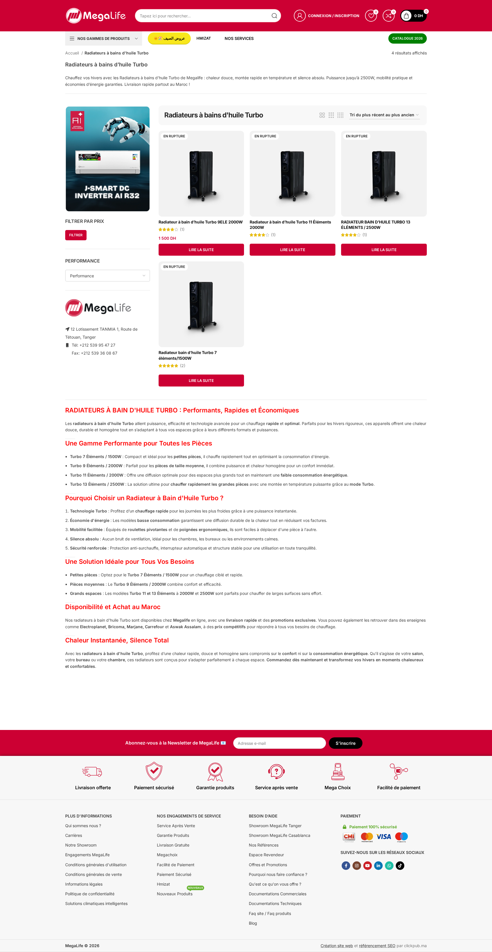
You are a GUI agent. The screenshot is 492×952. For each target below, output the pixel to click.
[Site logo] (95, 15)
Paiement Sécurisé (174, 874)
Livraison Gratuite (173, 845)
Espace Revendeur (266, 854)
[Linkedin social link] (378, 865)
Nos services (239, 38)
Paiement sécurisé (154, 787)
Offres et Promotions (268, 864)
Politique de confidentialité (89, 893)
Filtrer (76, 235)
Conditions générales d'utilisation (95, 864)
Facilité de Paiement (175, 864)
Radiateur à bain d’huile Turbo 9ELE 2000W (201, 221)
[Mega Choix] (337, 771)
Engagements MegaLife (87, 854)
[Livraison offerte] (93, 771)
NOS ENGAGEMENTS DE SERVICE (189, 815)
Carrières (73, 835)
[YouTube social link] (367, 865)
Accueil (72, 52)
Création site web (337, 945)
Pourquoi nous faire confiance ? (278, 874)
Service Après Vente (176, 825)
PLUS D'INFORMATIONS (88, 815)
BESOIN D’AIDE (263, 815)
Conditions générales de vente (93, 874)
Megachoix (167, 854)
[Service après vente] (276, 771)
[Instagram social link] (356, 865)
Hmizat (163, 884)
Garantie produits (215, 787)
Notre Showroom (81, 845)
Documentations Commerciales (277, 893)
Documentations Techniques (275, 903)
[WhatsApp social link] (389, 865)
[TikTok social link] (400, 865)
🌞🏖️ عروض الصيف (169, 38)
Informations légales (83, 884)
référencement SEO (377, 945)
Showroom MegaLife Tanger (275, 825)
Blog (253, 923)
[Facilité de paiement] (399, 771)
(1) (182, 229)
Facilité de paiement (399, 787)
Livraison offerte (93, 787)
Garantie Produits (173, 835)
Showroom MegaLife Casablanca (279, 835)
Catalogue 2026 (407, 38)
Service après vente (276, 787)
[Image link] (107, 158)
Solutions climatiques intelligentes (96, 903)
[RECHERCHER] (274, 15)
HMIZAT (203, 38)
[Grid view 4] (340, 115)
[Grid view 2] (322, 115)
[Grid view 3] (331, 115)
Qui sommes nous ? (83, 825)
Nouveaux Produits (180, 892)
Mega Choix (338, 787)
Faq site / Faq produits (270, 913)
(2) (182, 366)
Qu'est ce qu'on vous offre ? (275, 884)
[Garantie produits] (215, 771)
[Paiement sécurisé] (154, 771)
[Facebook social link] (346, 865)
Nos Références (263, 845)
